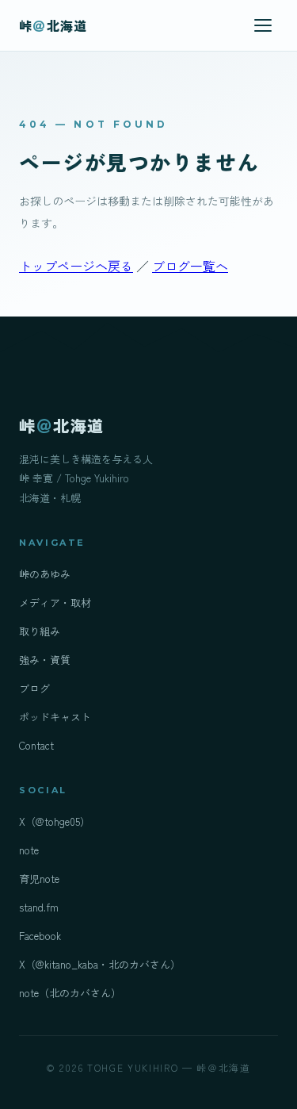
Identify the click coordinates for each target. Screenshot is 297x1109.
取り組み (39, 631)
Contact (36, 745)
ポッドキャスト (55, 716)
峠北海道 (53, 25)
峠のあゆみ (44, 573)
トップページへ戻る (76, 265)
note (29, 850)
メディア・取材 (55, 602)
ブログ (34, 688)
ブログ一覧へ (190, 265)
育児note (39, 878)
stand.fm (39, 907)
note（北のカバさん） (70, 992)
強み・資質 (44, 659)
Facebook (40, 935)
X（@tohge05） (54, 821)
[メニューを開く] (263, 25)
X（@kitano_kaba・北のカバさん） (100, 964)
